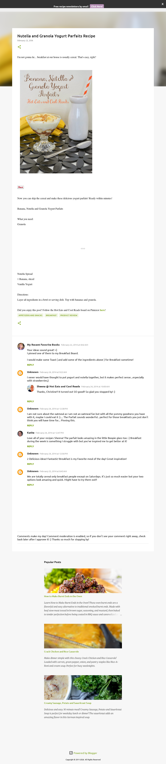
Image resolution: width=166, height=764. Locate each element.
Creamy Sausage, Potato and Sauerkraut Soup (67, 702)
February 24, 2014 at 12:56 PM (54, 453)
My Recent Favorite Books (43, 344)
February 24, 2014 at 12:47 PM (50, 432)
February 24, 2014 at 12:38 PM (54, 408)
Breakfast (51, 315)
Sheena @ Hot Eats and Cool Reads (58, 386)
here (102, 310)
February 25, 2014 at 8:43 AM (53, 471)
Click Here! (97, 6)
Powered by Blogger (85, 752)
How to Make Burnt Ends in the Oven (63, 596)
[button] (19, 47)
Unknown (32, 372)
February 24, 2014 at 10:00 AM (95, 386)
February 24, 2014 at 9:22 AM (53, 372)
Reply (30, 364)
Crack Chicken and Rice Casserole (61, 651)
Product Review (68, 315)
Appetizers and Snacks (30, 315)
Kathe (30, 432)
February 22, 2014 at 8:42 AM (74, 344)
